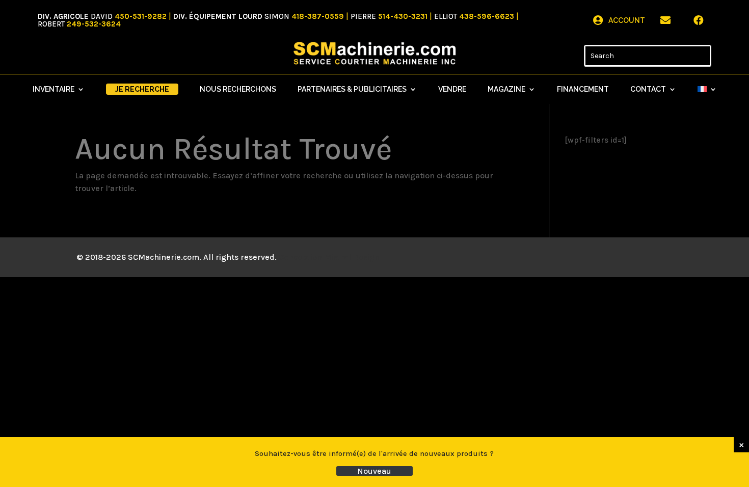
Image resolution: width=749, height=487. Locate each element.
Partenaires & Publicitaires (352, 89)
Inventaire (53, 89)
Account (626, 20)
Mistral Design (352, 257)
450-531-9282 (141, 16)
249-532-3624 (94, 24)
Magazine (506, 89)
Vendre (452, 89)
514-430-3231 (402, 16)
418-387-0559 (317, 16)
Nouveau (374, 471)
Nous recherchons (238, 89)
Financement (583, 89)
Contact (648, 89)
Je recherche (142, 89)
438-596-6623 (486, 16)
